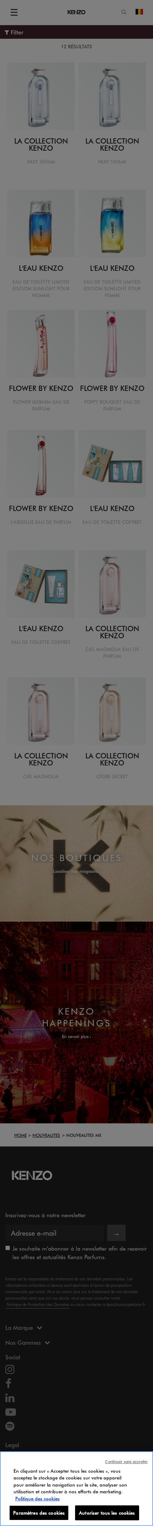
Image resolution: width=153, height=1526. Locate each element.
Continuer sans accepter (126, 1461)
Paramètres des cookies (39, 1513)
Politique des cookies (37, 1498)
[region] (76, 1488)
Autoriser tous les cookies (107, 1513)
